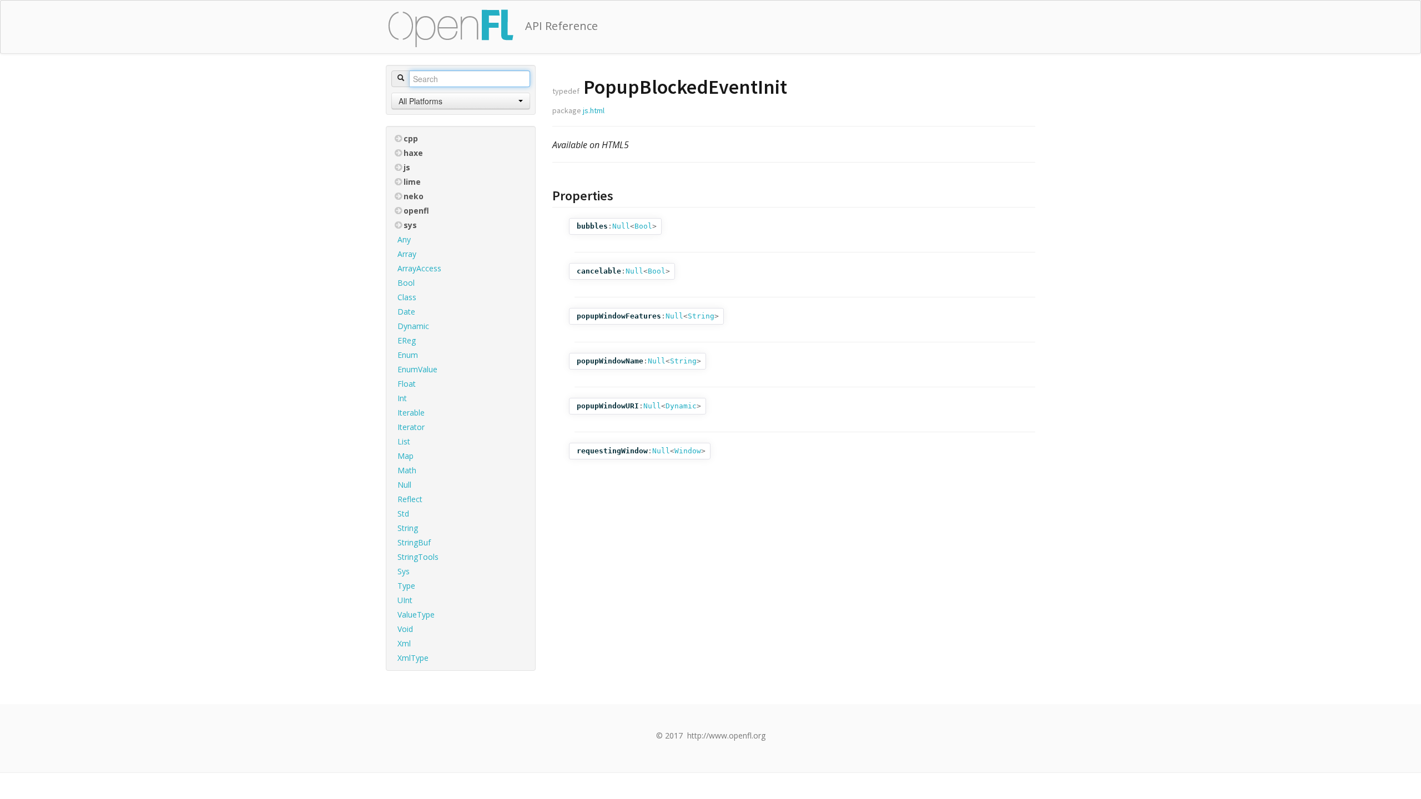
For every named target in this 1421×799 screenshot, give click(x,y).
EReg (406, 340)
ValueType (416, 614)
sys (410, 225)
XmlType (413, 658)
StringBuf (414, 542)
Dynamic (413, 326)
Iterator (411, 427)
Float (406, 383)
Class (406, 297)
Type (406, 585)
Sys (403, 571)
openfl (416, 210)
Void (405, 629)
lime (412, 181)
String (407, 528)
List (403, 441)
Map (405, 456)
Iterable (411, 412)
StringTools (418, 557)
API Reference (561, 25)
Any (404, 239)
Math (406, 470)
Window (687, 451)
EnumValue (417, 369)
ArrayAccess (419, 268)
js (407, 167)
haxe (413, 153)
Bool (406, 282)
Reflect (409, 499)
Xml (404, 643)
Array (406, 254)
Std (403, 513)
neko (414, 196)
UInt (404, 600)
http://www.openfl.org (726, 735)
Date (406, 311)
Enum (407, 355)
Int (402, 398)
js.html (593, 110)
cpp (411, 138)
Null (404, 484)
